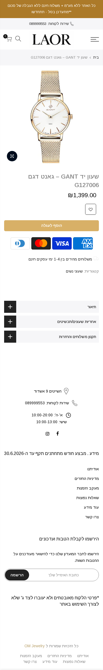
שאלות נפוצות (87, 498)
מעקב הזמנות (88, 488)
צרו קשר (92, 517)
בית (96, 57)
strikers (51, 385)
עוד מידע (91, 507)
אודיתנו (93, 469)
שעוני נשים (74, 271)
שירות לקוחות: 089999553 (49, 24)
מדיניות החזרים (87, 478)
